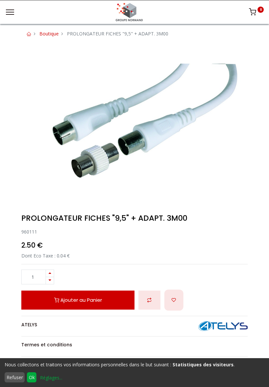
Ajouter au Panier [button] (80, 299)
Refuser (15, 377)
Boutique (49, 34)
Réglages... (51, 378)
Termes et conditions (46, 344)
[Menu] (10, 12)
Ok (32, 377)
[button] (149, 300)
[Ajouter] (50, 273)
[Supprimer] (50, 280)
